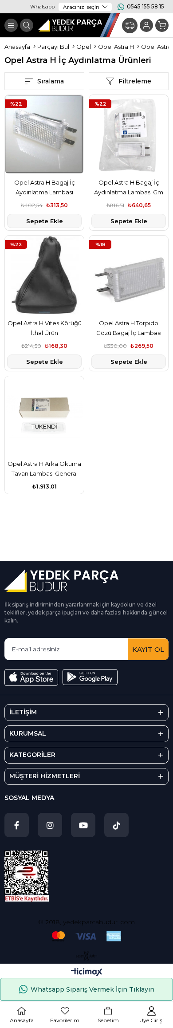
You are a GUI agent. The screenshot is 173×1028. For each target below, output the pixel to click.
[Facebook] (16, 825)
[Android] (90, 677)
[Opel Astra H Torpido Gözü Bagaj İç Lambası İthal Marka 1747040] (128, 275)
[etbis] (26, 876)
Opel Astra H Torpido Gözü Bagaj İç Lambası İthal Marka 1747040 (128, 328)
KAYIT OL (148, 649)
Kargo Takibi (130, 25)
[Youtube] (83, 825)
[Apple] (31, 677)
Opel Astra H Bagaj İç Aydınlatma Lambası (44, 187)
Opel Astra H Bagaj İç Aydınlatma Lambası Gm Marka (128, 188)
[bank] (86, 936)
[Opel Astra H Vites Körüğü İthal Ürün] (44, 275)
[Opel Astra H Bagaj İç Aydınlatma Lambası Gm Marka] (128, 134)
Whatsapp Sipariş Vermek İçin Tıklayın (92, 989)
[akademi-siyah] (86, 955)
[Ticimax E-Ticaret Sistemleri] (86, 972)
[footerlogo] (61, 581)
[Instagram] (50, 825)
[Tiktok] (116, 825)
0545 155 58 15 (145, 6)
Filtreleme (134, 81)
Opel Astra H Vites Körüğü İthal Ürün (45, 327)
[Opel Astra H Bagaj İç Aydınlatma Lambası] (44, 134)
